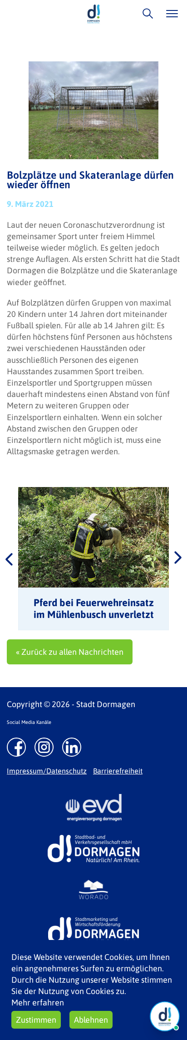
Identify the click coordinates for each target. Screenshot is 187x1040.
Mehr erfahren (37, 1002)
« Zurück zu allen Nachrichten (69, 652)
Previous (9, 558)
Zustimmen (36, 1020)
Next (177, 558)
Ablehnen (91, 1020)
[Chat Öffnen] (165, 1016)
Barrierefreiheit (118, 771)
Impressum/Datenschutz (47, 771)
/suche (145, 13)
